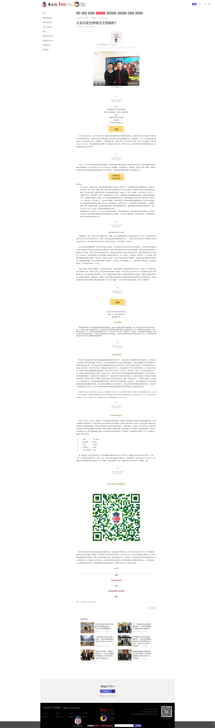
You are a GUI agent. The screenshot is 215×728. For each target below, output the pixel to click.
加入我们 (71, 713)
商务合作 (58, 713)
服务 (44, 31)
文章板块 (93, 18)
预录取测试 (46, 45)
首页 (44, 13)
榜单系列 (130, 13)
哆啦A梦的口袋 (48, 36)
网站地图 (71, 716)
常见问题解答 (85, 713)
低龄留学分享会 (48, 40)
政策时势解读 (122, 13)
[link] (82, 18)
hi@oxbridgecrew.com (150, 711)
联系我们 (46, 49)
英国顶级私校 (47, 18)
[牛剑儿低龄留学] (49, 4)
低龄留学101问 (100, 13)
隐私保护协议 (85, 716)
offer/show (139, 13)
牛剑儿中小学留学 (82, 18)
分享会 (84, 13)
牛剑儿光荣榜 (47, 27)
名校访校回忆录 (111, 13)
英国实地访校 (47, 22)
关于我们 (45, 713)
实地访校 (91, 13)
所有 (78, 13)
